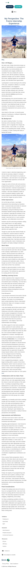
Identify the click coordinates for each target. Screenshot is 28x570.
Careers (4, 546)
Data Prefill (5, 521)
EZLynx (4, 541)
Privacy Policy (5, 563)
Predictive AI (5, 519)
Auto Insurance (6, 530)
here (3, 373)
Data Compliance (14, 563)
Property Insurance (7, 532)
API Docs (5, 543)
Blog (3, 59)
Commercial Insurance (8, 535)
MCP (4, 523)
